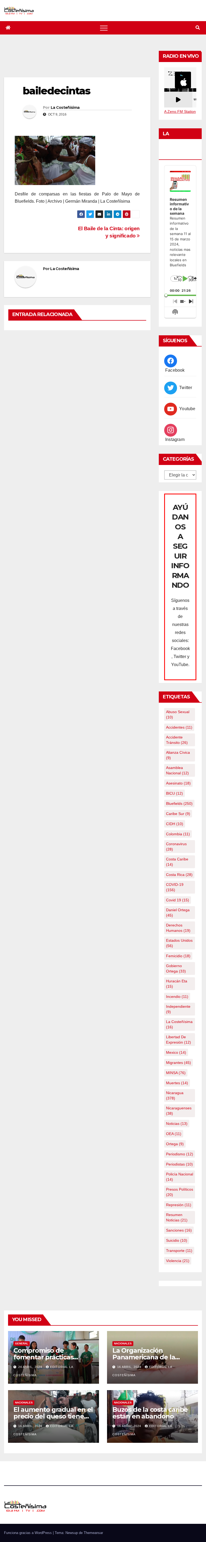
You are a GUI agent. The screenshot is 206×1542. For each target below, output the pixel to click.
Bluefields (179, 803)
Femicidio (178, 956)
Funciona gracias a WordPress (28, 1533)
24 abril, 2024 (30, 1366)
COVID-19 (174, 887)
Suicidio (176, 1240)
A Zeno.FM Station (180, 111)
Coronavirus (176, 846)
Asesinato (178, 783)
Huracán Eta (176, 984)
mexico (176, 1052)
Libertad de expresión (178, 1039)
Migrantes (178, 1062)
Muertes (177, 1083)
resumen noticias (176, 1217)
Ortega (175, 1144)
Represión (178, 1205)
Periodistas (179, 1164)
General (21, 1343)
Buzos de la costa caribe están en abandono (150, 1413)
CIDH (174, 824)
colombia (178, 834)
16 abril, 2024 (129, 1366)
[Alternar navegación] (104, 27)
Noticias (176, 1123)
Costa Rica (179, 874)
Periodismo (179, 1154)
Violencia (177, 1261)
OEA (173, 1134)
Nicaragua (174, 1095)
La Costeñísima (65, 107)
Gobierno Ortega (176, 968)
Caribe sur (178, 814)
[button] (198, 27)
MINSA (176, 1073)
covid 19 (177, 900)
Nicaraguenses (179, 1111)
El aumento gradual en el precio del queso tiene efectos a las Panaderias (53, 1416)
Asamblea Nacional (177, 770)
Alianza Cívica (178, 755)
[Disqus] (77, 403)
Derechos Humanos (178, 928)
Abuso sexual (177, 714)
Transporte (179, 1250)
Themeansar (93, 1533)
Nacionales (123, 1343)
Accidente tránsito (177, 740)
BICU (174, 793)
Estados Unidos (179, 943)
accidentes (179, 727)
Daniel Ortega (178, 912)
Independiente (178, 1009)
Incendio (177, 996)
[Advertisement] (101, 63)
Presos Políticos (179, 1192)
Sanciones (179, 1230)
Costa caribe (177, 862)
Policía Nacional (179, 1177)
